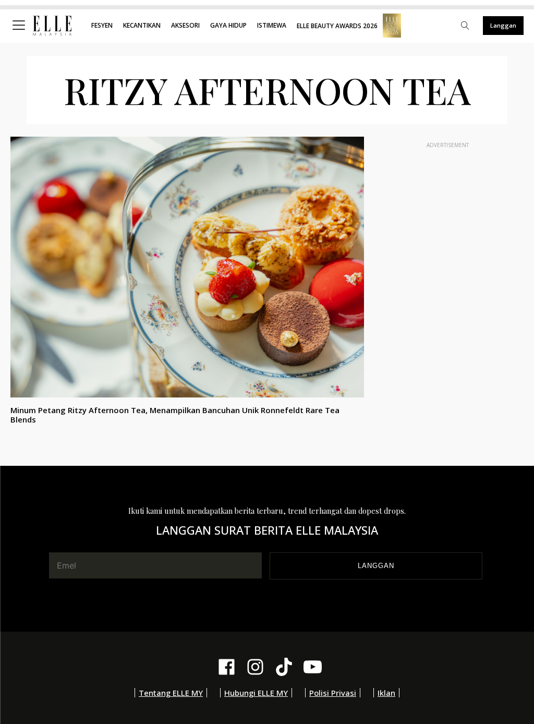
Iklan (386, 692)
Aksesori (185, 25)
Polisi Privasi (332, 692)
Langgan (503, 25)
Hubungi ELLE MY (256, 692)
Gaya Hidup (228, 25)
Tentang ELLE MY (171, 692)
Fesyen (102, 25)
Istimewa (271, 25)
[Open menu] (20, 25)
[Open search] (465, 25)
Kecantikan (142, 25)
